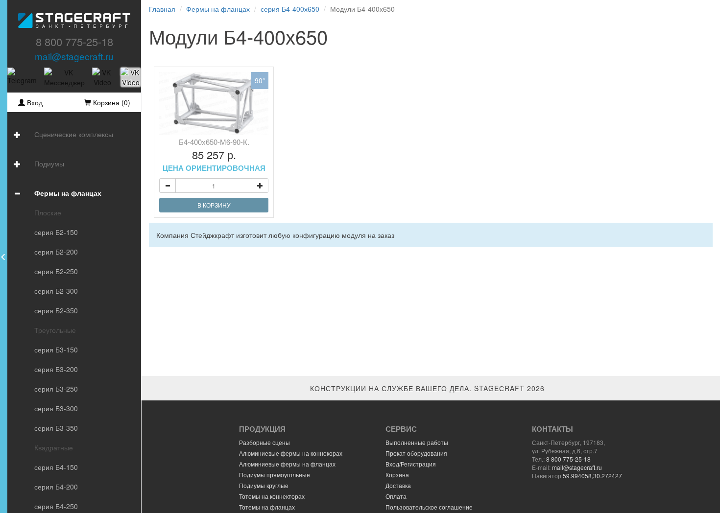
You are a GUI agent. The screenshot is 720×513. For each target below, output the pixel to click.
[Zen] (131, 77)
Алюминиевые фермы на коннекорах (290, 453)
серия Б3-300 (56, 408)
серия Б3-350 (56, 428)
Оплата (396, 496)
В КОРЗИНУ (214, 205)
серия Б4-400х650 (290, 9)
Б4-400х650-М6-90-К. (214, 155)
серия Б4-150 (56, 467)
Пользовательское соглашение (429, 507)
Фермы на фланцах (67, 193)
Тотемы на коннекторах (272, 496)
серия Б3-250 (56, 389)
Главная (162, 9)
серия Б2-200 (56, 251)
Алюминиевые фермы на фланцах (287, 464)
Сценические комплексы (73, 134)
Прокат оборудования (416, 453)
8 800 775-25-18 (74, 41)
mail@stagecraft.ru (74, 56)
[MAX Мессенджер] (64, 77)
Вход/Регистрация (410, 464)
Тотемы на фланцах (267, 507)
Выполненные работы (416, 442)
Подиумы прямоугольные (274, 474)
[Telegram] (22, 77)
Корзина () (110, 102)
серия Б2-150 (56, 232)
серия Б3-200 (56, 369)
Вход (34, 102)
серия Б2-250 (56, 271)
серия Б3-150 (56, 349)
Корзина (397, 474)
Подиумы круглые (263, 485)
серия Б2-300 (56, 291)
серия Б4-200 (56, 486)
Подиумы (49, 163)
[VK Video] (102, 77)
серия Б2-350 (56, 310)
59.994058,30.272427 (592, 475)
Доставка (398, 485)
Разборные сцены (264, 442)
